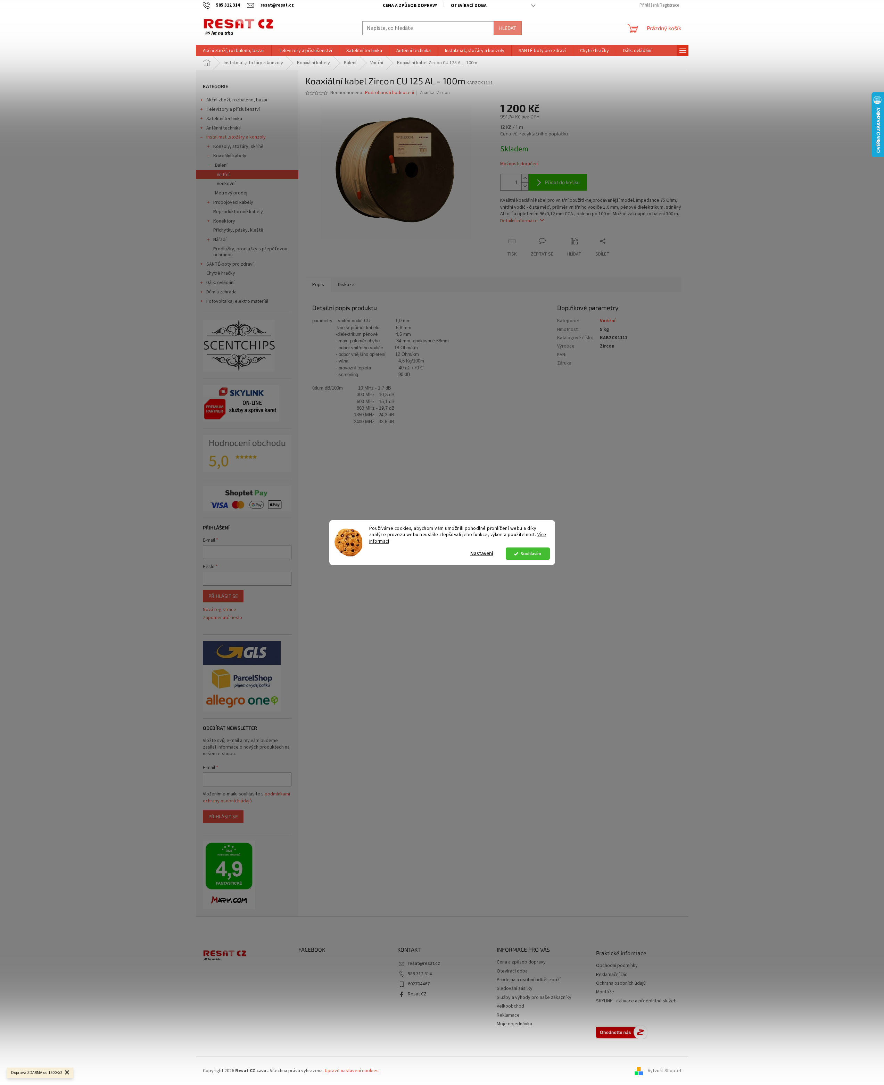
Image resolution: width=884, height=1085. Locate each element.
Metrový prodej (231, 193)
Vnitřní (223, 174)
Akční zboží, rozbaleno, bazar (237, 100)
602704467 (419, 983)
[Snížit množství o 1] (524, 186)
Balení (221, 165)
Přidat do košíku (562, 182)
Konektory (224, 221)
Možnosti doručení (519, 164)
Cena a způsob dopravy (410, 5)
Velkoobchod (510, 1006)
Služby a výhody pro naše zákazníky (534, 997)
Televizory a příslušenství (233, 109)
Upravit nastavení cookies (352, 1070)
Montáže (605, 992)
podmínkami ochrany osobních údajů (246, 797)
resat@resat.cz (424, 963)
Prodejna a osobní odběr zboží (529, 979)
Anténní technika (223, 128)
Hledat (507, 28)
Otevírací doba (469, 5)
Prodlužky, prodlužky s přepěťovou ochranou (250, 251)
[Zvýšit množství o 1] (524, 178)
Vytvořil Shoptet (664, 1070)
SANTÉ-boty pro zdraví (230, 264)
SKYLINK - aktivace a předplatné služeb (636, 1001)
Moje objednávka (514, 1023)
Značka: (435, 92)
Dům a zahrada (221, 292)
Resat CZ (417, 994)
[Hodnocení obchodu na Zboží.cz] (621, 1032)
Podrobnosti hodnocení (389, 93)
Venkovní (226, 183)
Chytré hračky (220, 273)
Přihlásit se (223, 596)
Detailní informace (519, 220)
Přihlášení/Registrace (659, 5)
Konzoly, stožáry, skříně (238, 146)
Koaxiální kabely (229, 155)
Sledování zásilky (514, 988)
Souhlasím (531, 553)
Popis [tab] (318, 284)
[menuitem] (233, 50)
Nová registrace (219, 610)
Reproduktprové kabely (238, 211)
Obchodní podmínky (617, 965)
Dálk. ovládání (220, 282)
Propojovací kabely (233, 202)
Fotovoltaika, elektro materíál (237, 301)
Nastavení (481, 553)
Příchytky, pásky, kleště (238, 230)
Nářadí (219, 239)
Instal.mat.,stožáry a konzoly (236, 137)
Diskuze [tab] (346, 284)
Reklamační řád (612, 974)
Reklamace (508, 1015)
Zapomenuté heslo (222, 618)
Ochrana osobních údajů (621, 983)
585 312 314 (420, 973)
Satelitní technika (224, 118)
